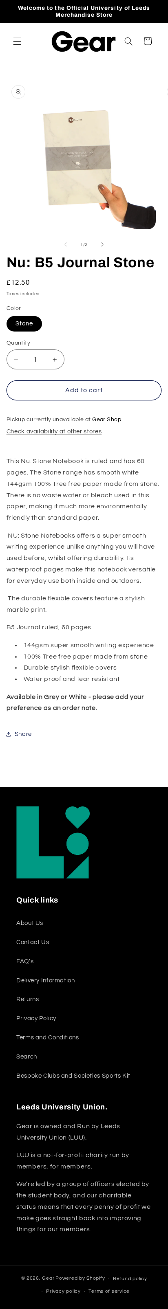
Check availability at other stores (54, 431)
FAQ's (24, 961)
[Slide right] (102, 245)
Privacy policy (63, 1291)
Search (26, 1057)
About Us (29, 923)
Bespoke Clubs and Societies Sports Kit (73, 1076)
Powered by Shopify (80, 1278)
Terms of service (109, 1291)
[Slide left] (66, 245)
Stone (24, 324)
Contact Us (32, 942)
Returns (27, 999)
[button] (17, 41)
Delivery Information (45, 980)
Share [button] (23, 734)
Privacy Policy (36, 1018)
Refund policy (130, 1278)
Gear (48, 1278)
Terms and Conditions (47, 1037)
